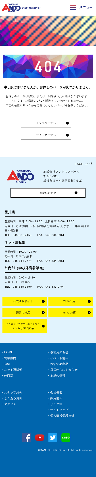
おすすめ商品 (59, 364)
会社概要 (56, 392)
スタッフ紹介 (13, 392)
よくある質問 (13, 398)
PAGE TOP (82, 164)
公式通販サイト (23, 301)
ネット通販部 (13, 369)
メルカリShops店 (23, 326)
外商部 (8, 375)
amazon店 (69, 312)
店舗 (7, 364)
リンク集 (56, 404)
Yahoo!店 (69, 301)
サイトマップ (59, 409)
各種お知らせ (59, 352)
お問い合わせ (48, 192)
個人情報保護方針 (62, 415)
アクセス (10, 404)
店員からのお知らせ (63, 369)
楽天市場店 (23, 312)
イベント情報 (59, 358)
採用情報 (56, 398)
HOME (8, 352)
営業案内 (10, 358)
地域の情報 (57, 375)
